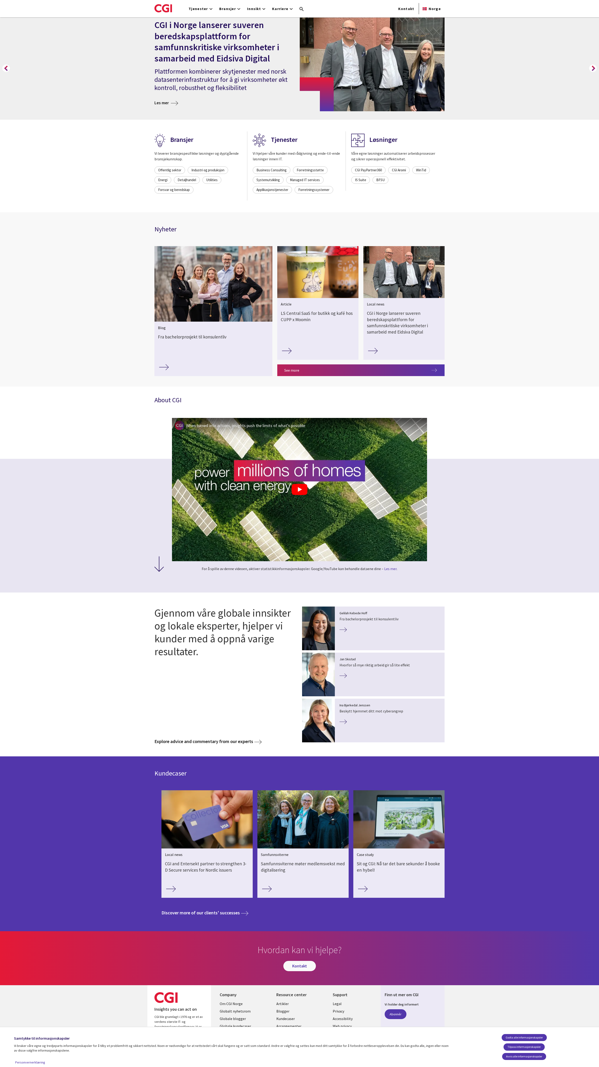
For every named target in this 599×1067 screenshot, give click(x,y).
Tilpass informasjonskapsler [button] (524, 1047)
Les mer (166, 102)
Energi (163, 180)
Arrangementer (288, 1026)
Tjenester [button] (198, 8)
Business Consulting (271, 170)
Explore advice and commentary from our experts (203, 741)
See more (291, 370)
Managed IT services (305, 180)
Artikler (282, 1003)
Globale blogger (233, 1018)
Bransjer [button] (227, 8)
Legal (337, 1003)
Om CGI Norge (231, 1003)
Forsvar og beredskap (174, 189)
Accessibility (343, 1018)
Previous (6, 68)
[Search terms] (301, 9)
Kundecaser (285, 1018)
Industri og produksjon (207, 170)
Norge (435, 8)
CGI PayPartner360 (368, 170)
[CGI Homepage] (163, 8)
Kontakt (406, 8)
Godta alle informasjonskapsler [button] (524, 1037)
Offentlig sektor (169, 170)
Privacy (338, 1011)
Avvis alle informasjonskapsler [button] (524, 1056)
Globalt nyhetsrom (235, 1011)
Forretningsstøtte (310, 170)
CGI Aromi (399, 170)
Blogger (282, 1011)
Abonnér (396, 1014)
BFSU (380, 180)
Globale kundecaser (235, 1026)
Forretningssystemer (313, 189)
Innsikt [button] (254, 8)
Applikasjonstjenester (272, 189)
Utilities (212, 180)
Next (593, 68)
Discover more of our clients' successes (204, 912)
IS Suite (360, 180)
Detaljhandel (187, 180)
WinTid (421, 170)
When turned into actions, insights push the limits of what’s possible (245, 425)
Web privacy (342, 1026)
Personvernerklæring (30, 1062)
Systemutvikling (268, 180)
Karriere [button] (280, 8)
